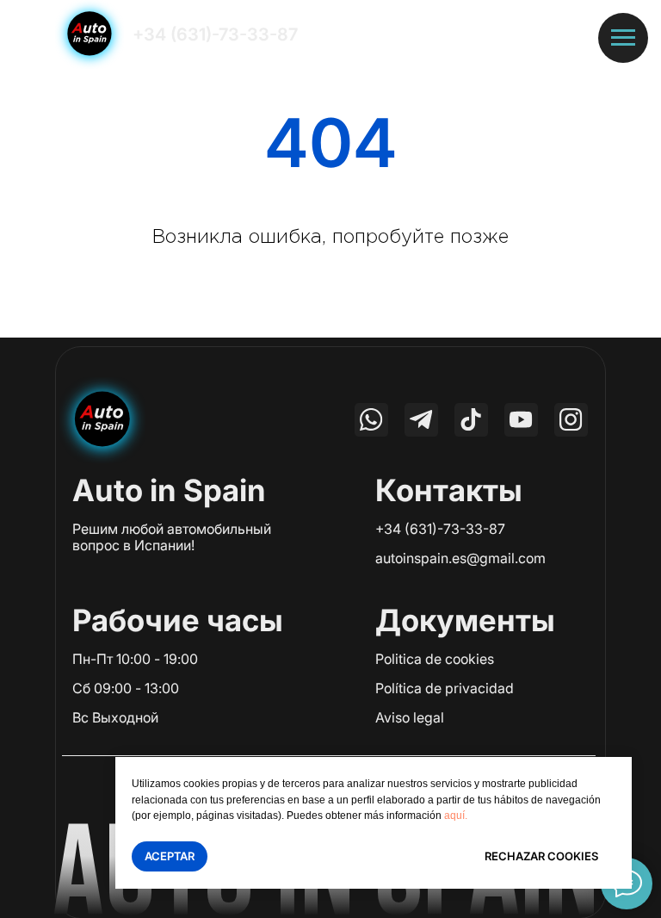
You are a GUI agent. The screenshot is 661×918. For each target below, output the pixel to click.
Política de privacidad (444, 688)
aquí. (455, 815)
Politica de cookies (434, 658)
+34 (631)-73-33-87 (215, 34)
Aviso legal (409, 717)
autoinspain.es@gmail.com (460, 558)
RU (476, 34)
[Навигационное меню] (623, 38)
